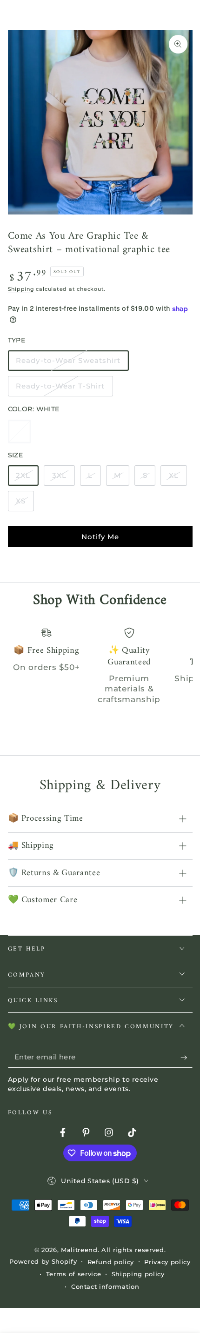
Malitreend (79, 1249)
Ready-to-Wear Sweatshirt (68, 363)
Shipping (21, 289)
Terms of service (73, 1274)
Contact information (105, 1286)
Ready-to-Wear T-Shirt (60, 389)
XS (24, 503)
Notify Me (100, 536)
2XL (27, 478)
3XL (63, 478)
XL (177, 478)
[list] (100, 666)
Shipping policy (138, 1274)
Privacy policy (167, 1262)
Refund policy (110, 1262)
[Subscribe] (186, 1057)
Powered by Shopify (43, 1261)
